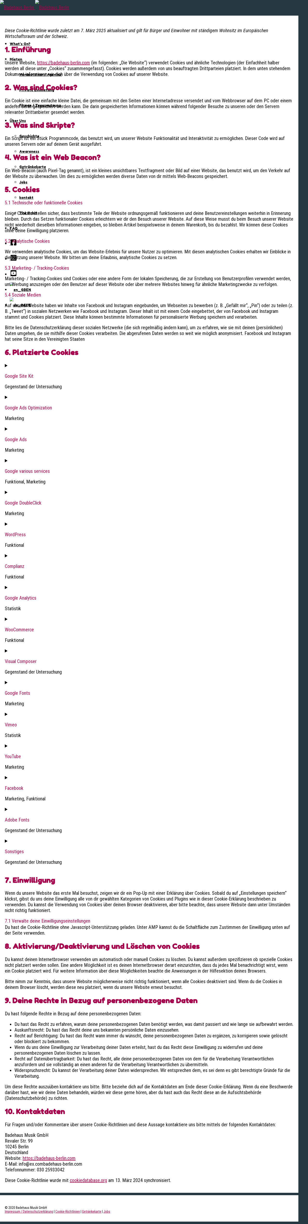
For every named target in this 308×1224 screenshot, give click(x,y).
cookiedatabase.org (88, 1180)
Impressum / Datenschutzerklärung (29, 1211)
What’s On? (20, 44)
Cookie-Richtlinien (67, 1211)
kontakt (26, 197)
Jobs (23, 182)
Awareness (29, 151)
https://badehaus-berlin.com (63, 63)
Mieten (16, 59)
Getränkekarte (32, 167)
